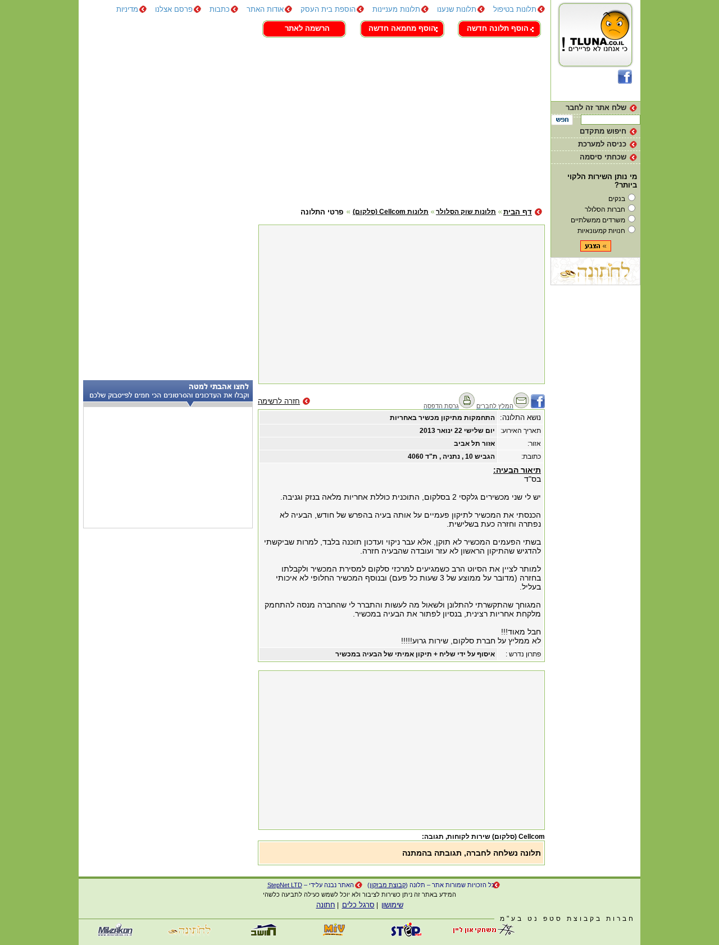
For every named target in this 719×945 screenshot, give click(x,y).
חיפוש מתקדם (603, 131)
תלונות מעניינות (396, 9)
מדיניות (127, 9)
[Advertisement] (312, 120)
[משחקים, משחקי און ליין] (480, 934)
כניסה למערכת (602, 144)
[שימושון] (334, 934)
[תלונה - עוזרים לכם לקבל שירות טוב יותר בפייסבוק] (625, 81)
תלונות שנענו (456, 9)
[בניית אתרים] (407, 934)
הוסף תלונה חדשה (498, 28)
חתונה (325, 905)
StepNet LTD (284, 885)
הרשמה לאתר (307, 28)
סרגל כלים (358, 905)
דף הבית (517, 212)
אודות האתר (265, 9)
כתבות (220, 9)
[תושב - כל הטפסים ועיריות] (261, 934)
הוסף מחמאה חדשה (402, 28)
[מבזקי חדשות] (115, 934)
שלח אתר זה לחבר (596, 107)
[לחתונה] (595, 283)
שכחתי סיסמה (603, 157)
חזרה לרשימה (279, 401)
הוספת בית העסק (328, 9)
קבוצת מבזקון (388, 885)
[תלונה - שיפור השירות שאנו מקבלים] (596, 67)
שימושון (392, 905)
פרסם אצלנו (174, 9)
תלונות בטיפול (514, 9)
